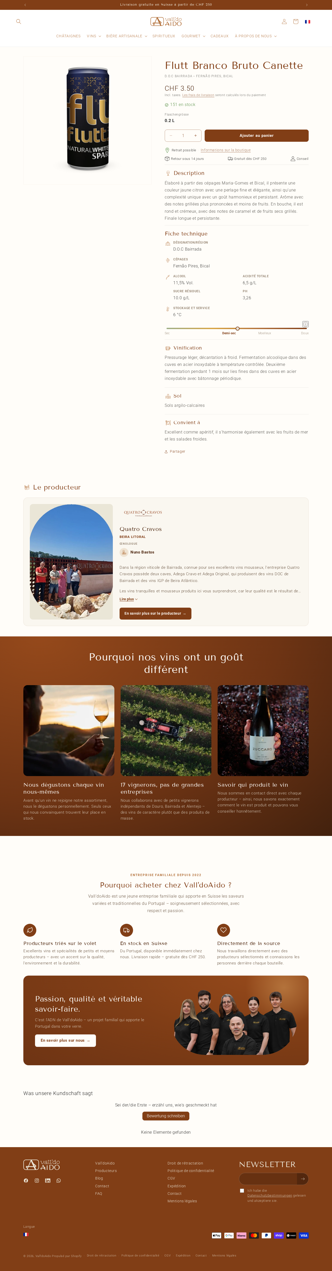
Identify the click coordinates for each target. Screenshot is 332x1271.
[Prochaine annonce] (307, 5)
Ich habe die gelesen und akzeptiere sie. (276, 1196)
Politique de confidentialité (191, 1171)
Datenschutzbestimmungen (269, 1195)
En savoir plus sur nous (65, 1040)
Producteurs (106, 1171)
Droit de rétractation (185, 1163)
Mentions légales (182, 1201)
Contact (102, 1186)
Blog (99, 1178)
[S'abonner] (302, 1179)
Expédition (177, 1186)
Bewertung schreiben (166, 1115)
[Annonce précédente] (25, 5)
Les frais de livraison (198, 95)
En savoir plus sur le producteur (155, 613)
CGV (171, 1178)
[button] (18, 21)
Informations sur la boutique (226, 150)
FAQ (98, 1193)
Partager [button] (177, 451)
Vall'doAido (105, 1163)
